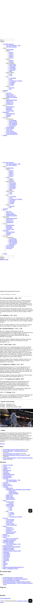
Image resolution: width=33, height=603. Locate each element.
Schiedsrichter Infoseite (8, 474)
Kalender (5, 469)
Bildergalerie (9, 109)
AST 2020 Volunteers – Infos (13, 544)
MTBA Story (12, 491)
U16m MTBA (12, 68)
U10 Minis (11, 83)
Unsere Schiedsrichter (11, 132)
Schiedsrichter (9, 104)
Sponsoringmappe (10, 113)
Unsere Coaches (10, 131)
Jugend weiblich (10, 505)
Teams (4, 500)
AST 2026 (5, 478)
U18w (10, 74)
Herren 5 (11, 57)
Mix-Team (11, 87)
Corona (5, 466)
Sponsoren (8, 115)
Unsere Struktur (10, 128)
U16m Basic (12, 70)
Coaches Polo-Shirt (7, 545)
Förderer (8, 116)
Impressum (20, 601)
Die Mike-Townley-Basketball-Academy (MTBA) (18, 489)
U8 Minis (11, 85)
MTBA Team (9, 496)
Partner (5, 537)
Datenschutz (6, 552)
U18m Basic (12, 67)
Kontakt (5, 135)
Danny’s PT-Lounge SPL (12, 538)
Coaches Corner (10, 110)
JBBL (10, 71)
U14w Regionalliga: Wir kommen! (11, 453)
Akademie (5, 486)
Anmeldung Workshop (8, 541)
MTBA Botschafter (14, 493)
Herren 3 (11, 55)
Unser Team (9, 130)
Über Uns (5, 518)
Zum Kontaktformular (5, 598)
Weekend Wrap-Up (11, 96)
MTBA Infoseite (7, 470)
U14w (10, 79)
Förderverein (12, 125)
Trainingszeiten (10, 49)
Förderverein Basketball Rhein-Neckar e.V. (13, 567)
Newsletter (5, 471)
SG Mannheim (12, 120)
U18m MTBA (12, 66)
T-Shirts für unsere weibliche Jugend (12, 550)
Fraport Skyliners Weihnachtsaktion (11, 546)
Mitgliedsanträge (10, 106)
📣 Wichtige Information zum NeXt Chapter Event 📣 (16, 455)
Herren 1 (11, 52)
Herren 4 (11, 56)
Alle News (8, 93)
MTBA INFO (12, 64)
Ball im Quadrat (13, 121)
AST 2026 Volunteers (8, 44)
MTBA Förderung (10, 499)
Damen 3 (5, 564)
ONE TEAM (9, 101)
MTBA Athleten (10, 497)
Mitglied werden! (4, 259)
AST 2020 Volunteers (8, 542)
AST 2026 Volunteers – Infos (13, 480)
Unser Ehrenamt (10, 127)
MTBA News (9, 495)
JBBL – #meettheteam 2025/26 (10, 568)
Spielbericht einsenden (11, 97)
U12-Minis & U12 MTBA (15, 81)
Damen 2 (11, 61)
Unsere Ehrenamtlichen (11, 134)
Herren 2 (11, 53)
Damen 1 (11, 60)
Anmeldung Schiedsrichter (9, 540)
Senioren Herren (10, 501)
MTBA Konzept (13, 492)
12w (10, 515)
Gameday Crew (10, 102)
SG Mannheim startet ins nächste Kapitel (13, 449)
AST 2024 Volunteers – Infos (13, 45)
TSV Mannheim (13, 124)
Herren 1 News (10, 94)
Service (5, 526)
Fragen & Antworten (11, 531)
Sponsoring (6, 112)
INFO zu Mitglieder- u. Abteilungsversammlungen (15, 451)
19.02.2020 (3, 285)
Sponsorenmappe (7, 476)
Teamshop (5, 90)
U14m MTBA (12, 78)
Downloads (9, 108)
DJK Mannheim (13, 123)
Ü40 (10, 89)
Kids (7, 511)
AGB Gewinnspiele (8, 465)
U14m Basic (12, 82)
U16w (10, 75)
